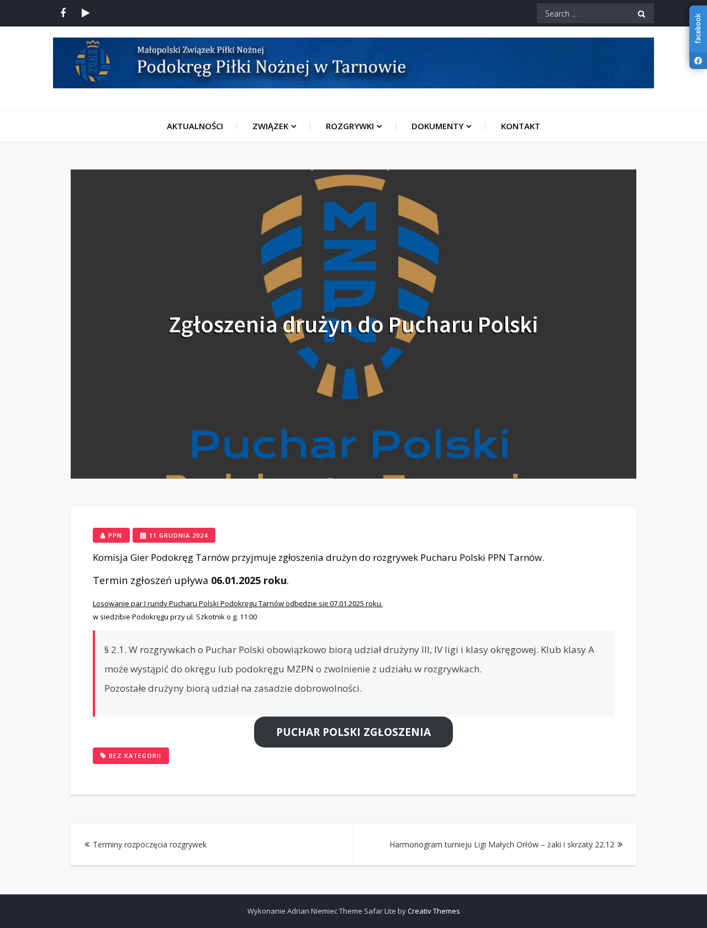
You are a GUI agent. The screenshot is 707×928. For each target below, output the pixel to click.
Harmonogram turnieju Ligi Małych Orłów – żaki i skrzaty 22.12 (501, 844)
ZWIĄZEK (270, 125)
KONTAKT (520, 125)
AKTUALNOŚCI (195, 125)
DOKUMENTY (437, 125)
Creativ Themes (434, 911)
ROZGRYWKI (350, 125)
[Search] (641, 13)
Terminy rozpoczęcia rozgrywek (150, 844)
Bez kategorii (135, 755)
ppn (115, 535)
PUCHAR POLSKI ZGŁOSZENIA (353, 732)
